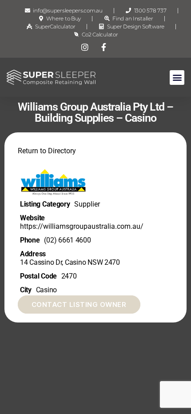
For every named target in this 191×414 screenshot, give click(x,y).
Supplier (87, 204)
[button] (177, 77)
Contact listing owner (79, 304)
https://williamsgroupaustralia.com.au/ (81, 226)
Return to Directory (47, 151)
